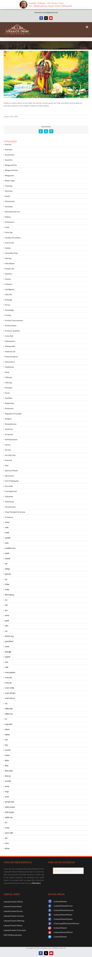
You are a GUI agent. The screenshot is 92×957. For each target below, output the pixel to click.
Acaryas (8, 144)
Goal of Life (9, 243)
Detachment (10, 201)
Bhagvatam (9, 175)
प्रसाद (7, 646)
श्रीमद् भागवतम (10, 807)
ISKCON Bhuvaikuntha (13, 935)
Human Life (9, 269)
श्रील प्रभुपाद (9, 812)
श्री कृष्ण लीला (9, 802)
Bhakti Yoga (9, 180)
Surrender (9, 486)
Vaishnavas (9, 502)
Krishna (8, 315)
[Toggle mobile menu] (87, 27)
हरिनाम (7, 848)
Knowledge (9, 310)
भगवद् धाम (8, 683)
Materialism (10, 362)
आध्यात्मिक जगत (10, 548)
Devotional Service (12, 212)
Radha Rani (9, 403)
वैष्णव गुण (8, 776)
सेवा (6, 838)
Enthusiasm (9, 222)
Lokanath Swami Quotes (64, 871)
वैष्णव (6, 766)
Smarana (8, 460)
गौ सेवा (7, 590)
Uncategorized (11, 491)
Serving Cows (10, 455)
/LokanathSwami (60, 901)
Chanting (8, 186)
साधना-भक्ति (9, 833)
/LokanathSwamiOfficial (63, 932)
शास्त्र (7, 786)
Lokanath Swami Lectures (14, 916)
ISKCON (8, 294)
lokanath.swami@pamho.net (46, 12)
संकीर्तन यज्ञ (8, 817)
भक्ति (6, 667)
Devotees (9, 206)
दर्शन (6, 626)
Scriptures (9, 434)
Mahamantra (10, 341)
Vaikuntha (9, 496)
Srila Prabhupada (11, 481)
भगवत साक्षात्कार (10, 672)
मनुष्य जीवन (8, 724)
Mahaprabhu (10, 346)
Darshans (9, 191)
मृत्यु (6, 745)
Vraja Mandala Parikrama (15, 512)
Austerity (9, 160)
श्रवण (7, 797)
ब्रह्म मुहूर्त (8, 652)
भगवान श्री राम (10, 698)
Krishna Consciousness (14, 320)
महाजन (7, 729)
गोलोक (7, 584)
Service (8, 450)
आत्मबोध (7, 538)
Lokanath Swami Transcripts (15, 930)
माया (6, 740)
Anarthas (8, 149)
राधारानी (7, 750)
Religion (8, 419)
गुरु (6, 579)
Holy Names (10, 263)
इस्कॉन (7, 553)
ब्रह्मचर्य (7, 657)
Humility (8, 274)
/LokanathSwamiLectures (63, 910)
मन (6, 719)
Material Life (10, 351)
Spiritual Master (11, 470)
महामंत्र (7, 735)
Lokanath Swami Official (13, 902)
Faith (7, 227)
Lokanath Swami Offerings (14, 921)
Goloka (8, 248)
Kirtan (7, 305)
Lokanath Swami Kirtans (13, 911)
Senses (8, 445)
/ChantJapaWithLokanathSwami (66, 923)
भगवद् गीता (8, 678)
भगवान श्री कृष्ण (10, 693)
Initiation (8, 284)
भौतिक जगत (9, 714)
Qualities (8, 398)
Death (7, 196)
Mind (7, 372)
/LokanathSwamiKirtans (63, 906)
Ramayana (9, 408)
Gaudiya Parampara (13, 238)
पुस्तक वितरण (9, 641)
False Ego (9, 232)
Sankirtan (9, 429)
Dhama (8, 217)
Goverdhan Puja (11, 253)
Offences (8, 377)
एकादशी (7, 559)
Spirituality (9, 476)
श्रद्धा (7, 791)
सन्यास (7, 828)
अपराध (7, 522)
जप (6, 600)
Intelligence (9, 289)
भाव (6, 704)
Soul (6, 465)
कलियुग (7, 569)
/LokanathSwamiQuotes (63, 919)
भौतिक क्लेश (9, 709)
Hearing (8, 258)
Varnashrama (10, 507)
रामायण (7, 755)
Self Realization (11, 439)
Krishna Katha (10, 325)
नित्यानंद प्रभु (9, 636)
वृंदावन (7, 760)
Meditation (9, 367)
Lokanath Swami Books (13, 906)
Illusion (8, 279)
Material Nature (11, 357)
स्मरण (7, 843)
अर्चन (7, 527)
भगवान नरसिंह (9, 688)
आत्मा (7, 543)
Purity (7, 393)
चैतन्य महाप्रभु (9, 595)
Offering (8, 382)
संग (6, 823)
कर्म (6, 564)
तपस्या (7, 615)
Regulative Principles (13, 414)
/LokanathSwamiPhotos (62, 915)
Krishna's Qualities (12, 331)
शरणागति (8, 781)
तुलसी (7, 621)
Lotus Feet (9, 336)
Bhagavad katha (11, 170)
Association (9, 155)
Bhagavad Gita (11, 165)
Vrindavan (9, 517)
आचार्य (7, 533)
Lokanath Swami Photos (13, 925)
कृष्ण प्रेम (8, 574)
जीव (6, 605)
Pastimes (8, 388)
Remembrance (10, 424)
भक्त (6, 662)
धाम (6, 631)
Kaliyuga (8, 300)
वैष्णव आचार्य (9, 771)
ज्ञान (6, 610)
